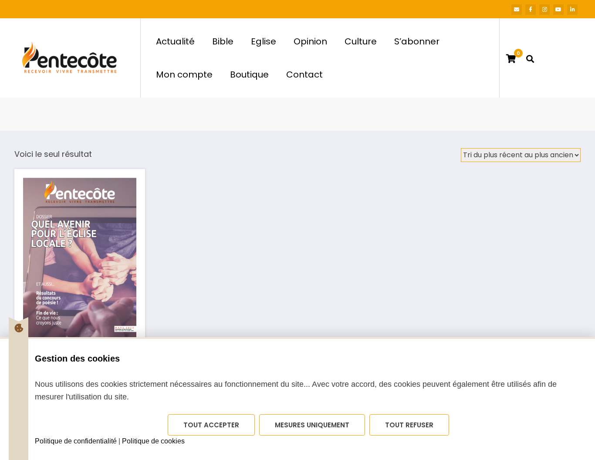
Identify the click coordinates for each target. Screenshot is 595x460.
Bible (222, 41)
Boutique (249, 74)
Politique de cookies (153, 441)
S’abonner (416, 41)
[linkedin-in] (572, 9)
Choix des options (79, 249)
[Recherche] (530, 58)
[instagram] (544, 9)
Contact (304, 74)
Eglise (263, 41)
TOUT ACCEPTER (211, 425)
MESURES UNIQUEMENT (312, 425)
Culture (361, 41)
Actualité (175, 41)
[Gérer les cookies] (18, 328)
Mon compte (184, 74)
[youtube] (558, 9)
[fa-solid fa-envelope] (516, 9)
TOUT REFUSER (409, 425)
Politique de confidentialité (76, 441)
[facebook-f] (530, 9)
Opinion (310, 41)
